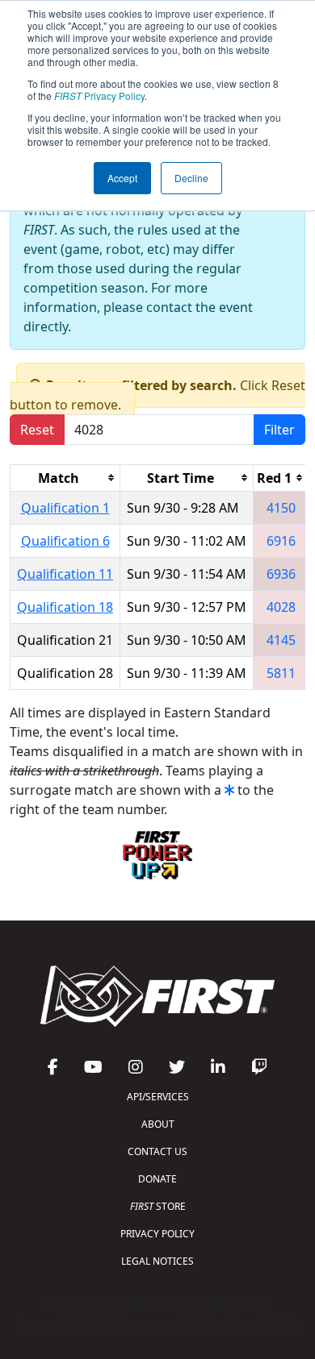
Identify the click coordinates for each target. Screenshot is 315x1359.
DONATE (157, 1179)
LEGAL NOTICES (157, 1261)
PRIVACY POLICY (157, 1234)
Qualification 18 (65, 607)
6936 (281, 574)
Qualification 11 (65, 574)
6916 (281, 541)
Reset (37, 429)
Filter (279, 429)
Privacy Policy (99, 95)
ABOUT (157, 1124)
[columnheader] (65, 477)
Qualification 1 (65, 508)
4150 (281, 508)
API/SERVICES (158, 1096)
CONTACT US (157, 1151)
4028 (281, 607)
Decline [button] (191, 178)
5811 (281, 673)
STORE (158, 1206)
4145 (281, 640)
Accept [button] (122, 178)
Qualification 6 (65, 541)
